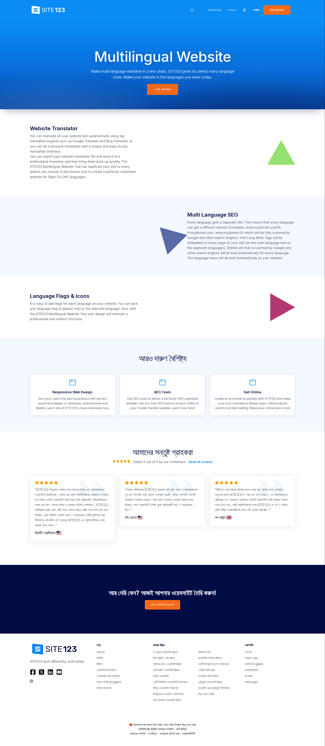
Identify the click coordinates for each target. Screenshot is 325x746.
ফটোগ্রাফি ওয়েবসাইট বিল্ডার (166, 670)
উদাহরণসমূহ (214, 10)
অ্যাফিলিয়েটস (251, 670)
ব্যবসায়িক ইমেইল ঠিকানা (210, 658)
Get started (277, 9)
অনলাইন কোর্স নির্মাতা (208, 676)
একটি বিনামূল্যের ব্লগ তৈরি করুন (213, 664)
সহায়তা (232, 10)
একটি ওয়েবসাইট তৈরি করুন (162, 604)
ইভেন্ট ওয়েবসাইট (161, 676)
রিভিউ (99, 664)
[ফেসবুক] (33, 672)
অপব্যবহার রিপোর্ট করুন (169, 733)
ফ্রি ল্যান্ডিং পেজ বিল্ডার (164, 658)
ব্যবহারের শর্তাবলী (137, 733)
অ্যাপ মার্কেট (108, 682)
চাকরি (254, 664)
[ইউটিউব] (59, 672)
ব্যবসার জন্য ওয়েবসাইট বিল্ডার (167, 664)
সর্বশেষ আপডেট (103, 688)
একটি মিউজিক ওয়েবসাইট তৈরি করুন (170, 682)
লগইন (256, 10)
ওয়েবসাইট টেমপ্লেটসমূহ (108, 676)
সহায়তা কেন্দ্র (251, 658)
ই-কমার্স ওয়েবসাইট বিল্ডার (165, 652)
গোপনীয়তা (152, 733)
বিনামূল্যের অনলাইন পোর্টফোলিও (168, 694)
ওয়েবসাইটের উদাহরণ (106, 670)
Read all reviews (200, 462)
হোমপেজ (100, 652)
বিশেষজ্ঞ (248, 676)
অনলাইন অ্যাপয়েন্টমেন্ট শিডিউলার (213, 688)
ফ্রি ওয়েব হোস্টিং (206, 694)
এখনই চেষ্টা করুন (162, 89)
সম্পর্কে (248, 652)
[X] (42, 672)
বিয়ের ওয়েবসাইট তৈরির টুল (165, 688)
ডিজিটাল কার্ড (204, 652)
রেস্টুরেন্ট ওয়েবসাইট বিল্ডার (210, 682)
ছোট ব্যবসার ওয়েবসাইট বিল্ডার (167, 700)
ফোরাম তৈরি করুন (206, 670)
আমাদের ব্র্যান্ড (251, 682)
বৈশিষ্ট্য (99, 658)
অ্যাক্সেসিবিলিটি (188, 733)
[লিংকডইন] (50, 672)
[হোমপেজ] (192, 10)
